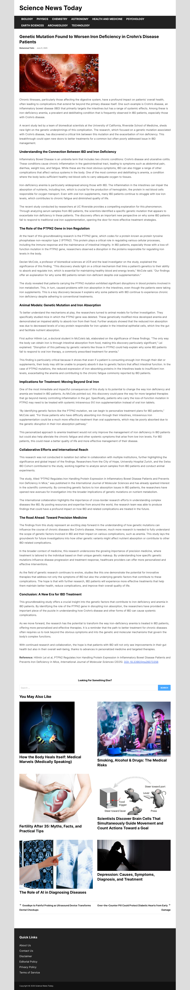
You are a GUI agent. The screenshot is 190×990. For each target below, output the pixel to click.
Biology (27, 19)
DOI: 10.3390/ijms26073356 (141, 661)
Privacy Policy (27, 967)
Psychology (135, 19)
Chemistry (59, 19)
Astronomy (79, 19)
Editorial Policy (28, 961)
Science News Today (50, 8)
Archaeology (58, 25)
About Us (25, 945)
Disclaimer (25, 956)
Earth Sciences (32, 25)
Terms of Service (29, 972)
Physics (42, 19)
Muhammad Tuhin (26, 48)
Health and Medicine (107, 19)
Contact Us (26, 950)
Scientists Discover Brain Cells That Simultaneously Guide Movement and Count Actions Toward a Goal (130, 823)
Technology (81, 25)
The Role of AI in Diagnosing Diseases (52, 892)
